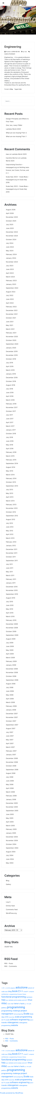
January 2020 (11, 348)
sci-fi (3, 1020)
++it (2, 988)
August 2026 (10, 210)
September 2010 (12, 594)
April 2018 (9, 396)
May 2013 (9, 493)
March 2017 (10, 426)
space (31, 1020)
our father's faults (17, 1004)
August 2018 (10, 385)
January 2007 (11, 755)
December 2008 (12, 669)
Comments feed (12, 909)
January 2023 (11, 284)
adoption (12, 988)
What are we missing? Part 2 (16, 133)
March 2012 (10, 538)
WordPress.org (11, 913)
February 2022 (11, 307)
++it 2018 (7, 988)
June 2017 (9, 419)
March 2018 (10, 400)
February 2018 (11, 404)
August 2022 (10, 292)
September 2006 (12, 770)
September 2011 (12, 560)
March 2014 (10, 475)
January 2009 (11, 665)
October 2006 (11, 766)
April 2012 (9, 534)
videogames (13, 1022)
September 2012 (12, 516)
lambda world (13, 1000)
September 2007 (12, 725)
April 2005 (10, 822)
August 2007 (10, 728)
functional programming (13, 996)
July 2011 (9, 564)
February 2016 (11, 452)
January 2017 (11, 430)
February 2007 (11, 751)
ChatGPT (25, 991)
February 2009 (11, 661)
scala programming (23, 1017)
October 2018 (11, 381)
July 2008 (9, 687)
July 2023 (9, 266)
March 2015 (10, 456)
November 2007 (12, 717)
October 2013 (11, 482)
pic (30, 1003)
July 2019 (9, 363)
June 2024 (10, 247)
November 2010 (12, 590)
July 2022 (9, 295)
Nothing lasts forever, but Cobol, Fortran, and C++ (17, 170)
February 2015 (11, 460)
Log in (8, 902)
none (9, 1003)
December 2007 (12, 713)
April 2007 (10, 743)
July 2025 (9, 224)
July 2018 (9, 389)
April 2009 (10, 654)
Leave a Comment (9, 54)
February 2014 (11, 478)
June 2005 (10, 814)
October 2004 (11, 844)
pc (25, 1003)
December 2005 (12, 803)
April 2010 (9, 613)
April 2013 (9, 497)
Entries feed (10, 906)
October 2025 (11, 221)
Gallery (8, 884)
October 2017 (11, 411)
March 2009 (10, 657)
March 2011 (10, 575)
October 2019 (11, 359)
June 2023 (10, 269)
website (14, 1025)
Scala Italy (11, 1017)
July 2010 (9, 601)
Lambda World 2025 (13, 129)
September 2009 (12, 635)
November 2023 (12, 262)
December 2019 (11, 351)
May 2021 (9, 325)
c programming (13, 994)
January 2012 (11, 545)
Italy (3, 1000)
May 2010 (9, 609)
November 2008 (12, 672)
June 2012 (9, 527)
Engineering (12, 46)
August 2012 (10, 519)
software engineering (19, 1019)
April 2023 (10, 273)
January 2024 (11, 258)
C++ (20, 991)
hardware (29, 997)
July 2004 (9, 855)
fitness (24, 994)
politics (4, 1008)
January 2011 (10, 583)
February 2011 (11, 579)
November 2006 (12, 762)
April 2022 (10, 303)
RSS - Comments (10, 966)
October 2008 (11, 676)
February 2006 (11, 796)
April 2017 (9, 422)
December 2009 (12, 624)
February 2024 (11, 254)
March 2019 (10, 370)
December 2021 (11, 310)
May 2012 (9, 531)
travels (4, 1022)
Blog (11, 89)
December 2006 (12, 758)
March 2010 (10, 616)
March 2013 (10, 501)
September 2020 (12, 344)
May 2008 (9, 695)
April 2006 (10, 788)
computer (31, 991)
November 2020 (12, 336)
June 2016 (9, 441)
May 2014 (9, 471)
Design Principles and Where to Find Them (17, 120)
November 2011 (11, 553)
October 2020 (11, 340)
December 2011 (11, 549)
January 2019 (11, 374)
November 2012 (12, 508)
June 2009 (10, 646)
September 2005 (12, 811)
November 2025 (12, 217)
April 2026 (10, 213)
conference (4, 994)
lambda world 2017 (22, 1000)
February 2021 (11, 333)
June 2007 (10, 736)
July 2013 (9, 489)
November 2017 (11, 407)
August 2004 (10, 852)
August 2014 (10, 467)
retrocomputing (18, 1014)
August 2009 (10, 639)
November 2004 (12, 840)
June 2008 (10, 691)
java (7, 1000)
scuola (7, 1020)
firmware (19, 994)
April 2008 (10, 699)
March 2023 (10, 277)
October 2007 (11, 721)
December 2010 (11, 587)
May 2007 (9, 740)
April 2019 (9, 366)
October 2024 (11, 239)
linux (30, 1000)
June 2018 (9, 392)
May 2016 (9, 445)
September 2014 (12, 463)
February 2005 (11, 829)
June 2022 (10, 299)
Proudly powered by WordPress (11, 1093)
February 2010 (11, 620)
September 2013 (12, 486)
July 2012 (9, 523)
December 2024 (12, 232)
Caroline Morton (12, 158)
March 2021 (10, 329)
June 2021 (9, 322)
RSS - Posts (8, 963)
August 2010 (10, 598)
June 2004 (10, 859)
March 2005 (10, 826)
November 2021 (12, 314)
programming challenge (10, 1011)
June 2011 (9, 568)
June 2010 (9, 605)
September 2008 (12, 680)
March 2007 (10, 747)
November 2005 (12, 807)
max (25, 51)
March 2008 (10, 702)
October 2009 (11, 631)
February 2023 (11, 280)
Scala (26, 1013)
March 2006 (10, 792)
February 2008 (11, 706)
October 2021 (11, 318)
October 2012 (11, 512)
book (15, 991)
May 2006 (9, 784)
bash (6, 991)
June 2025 (10, 228)
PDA (28, 1003)
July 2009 (9, 643)
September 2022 (12, 288)
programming (16, 1007)
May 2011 (9, 572)
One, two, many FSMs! (14, 125)
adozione (22, 987)
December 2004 (12, 837)
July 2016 (9, 437)
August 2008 (10, 684)
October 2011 (11, 557)
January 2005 (11, 833)
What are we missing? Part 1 (16, 136)
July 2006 (9, 777)
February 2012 (11, 542)
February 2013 (11, 504)
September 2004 (12, 848)
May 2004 (9, 863)
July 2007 (9, 732)
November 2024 (12, 236)
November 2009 (12, 628)
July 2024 (9, 243)
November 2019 (12, 355)
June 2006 (10, 781)
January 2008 (11, 710)
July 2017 (9, 415)
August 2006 (10, 773)
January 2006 (11, 799)
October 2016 (11, 433)
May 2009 (9, 650)
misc (20, 89)
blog (10, 991)
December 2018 (11, 377)
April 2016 (9, 448)
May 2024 (9, 251)
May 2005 (9, 818)
